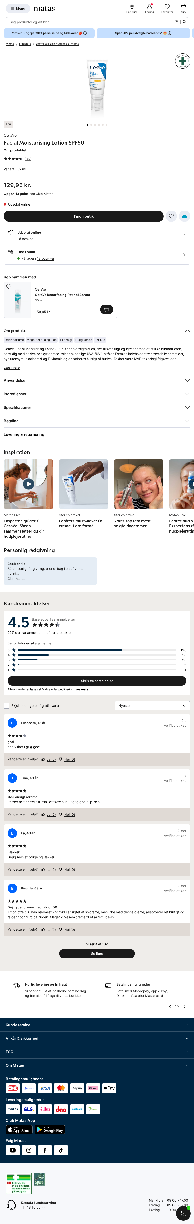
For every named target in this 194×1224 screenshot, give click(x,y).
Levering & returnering (24, 434)
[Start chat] (183, 1213)
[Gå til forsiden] (44, 8)
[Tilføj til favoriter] (171, 216)
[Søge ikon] (184, 22)
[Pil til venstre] (170, 1006)
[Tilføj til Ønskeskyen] (184, 216)
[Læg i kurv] (106, 309)
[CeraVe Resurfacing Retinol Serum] (60, 300)
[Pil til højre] (190, 33)
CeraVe (10, 135)
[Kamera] (176, 22)
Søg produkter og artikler (29, 22)
